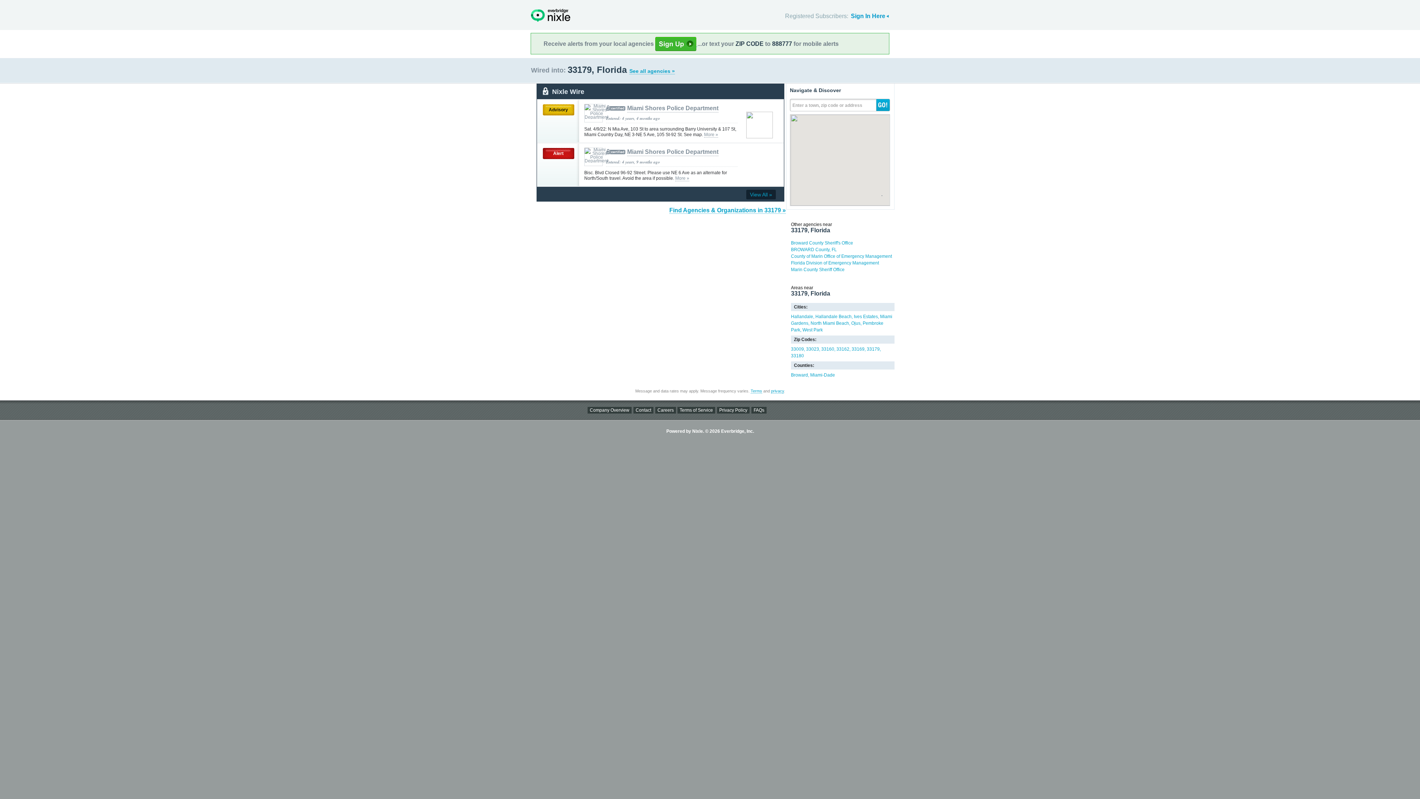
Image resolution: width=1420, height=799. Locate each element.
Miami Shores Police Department (673, 108)
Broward (799, 375)
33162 (842, 349)
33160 (827, 349)
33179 (873, 349)
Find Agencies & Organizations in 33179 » (727, 210)
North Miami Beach (830, 323)
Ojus (856, 323)
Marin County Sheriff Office (818, 269)
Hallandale (802, 316)
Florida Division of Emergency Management (835, 263)
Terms (756, 391)
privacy (777, 391)
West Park (812, 330)
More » (711, 134)
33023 (812, 349)
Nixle (550, 15)
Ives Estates (866, 316)
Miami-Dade (822, 375)
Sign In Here (868, 16)
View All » (761, 195)
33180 (797, 355)
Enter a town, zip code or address (827, 105)
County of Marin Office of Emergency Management (841, 256)
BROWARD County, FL (814, 249)
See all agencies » (652, 71)
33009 (797, 349)
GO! (883, 105)
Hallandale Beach (833, 316)
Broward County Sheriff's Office (822, 243)
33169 (858, 349)
